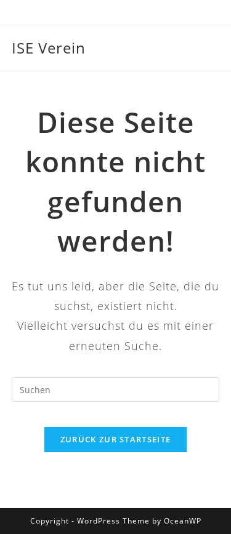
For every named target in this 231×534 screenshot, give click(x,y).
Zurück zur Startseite (115, 439)
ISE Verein (49, 48)
